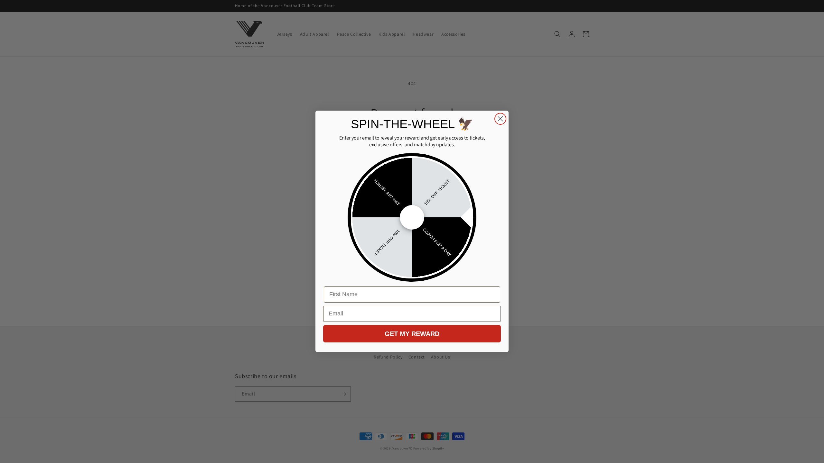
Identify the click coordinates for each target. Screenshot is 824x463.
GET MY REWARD (412, 333)
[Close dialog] (500, 118)
